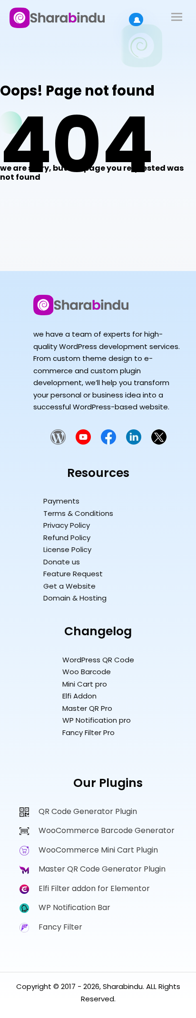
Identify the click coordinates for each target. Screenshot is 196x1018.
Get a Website (69, 586)
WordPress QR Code (98, 660)
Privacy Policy (66, 525)
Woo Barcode (86, 672)
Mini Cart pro (84, 684)
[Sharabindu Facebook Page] (108, 442)
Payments (61, 501)
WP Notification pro (96, 720)
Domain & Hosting (75, 598)
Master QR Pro (87, 708)
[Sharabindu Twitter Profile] (159, 442)
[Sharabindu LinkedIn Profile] (133, 442)
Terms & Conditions (78, 513)
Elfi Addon (79, 696)
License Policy (67, 549)
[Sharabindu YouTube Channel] (83, 442)
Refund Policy (66, 538)
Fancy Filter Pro (88, 732)
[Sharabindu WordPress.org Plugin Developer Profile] (58, 442)
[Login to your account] (136, 19)
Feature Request (73, 574)
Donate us (61, 562)
